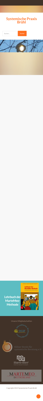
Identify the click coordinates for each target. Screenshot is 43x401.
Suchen (22, 33)
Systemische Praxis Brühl (21, 20)
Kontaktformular (8, 232)
